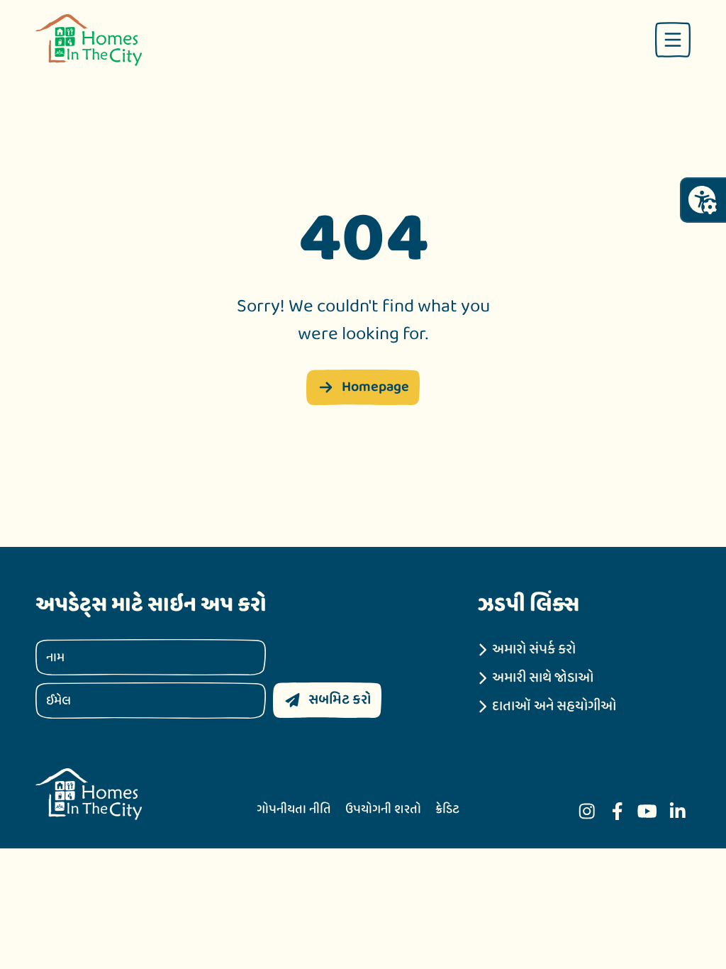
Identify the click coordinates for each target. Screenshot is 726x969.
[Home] (88, 40)
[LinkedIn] (677, 811)
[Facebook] (617, 811)
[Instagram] (587, 811)
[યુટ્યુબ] (647, 811)
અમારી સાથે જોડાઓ (543, 678)
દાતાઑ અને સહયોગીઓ (554, 706)
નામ (55, 657)
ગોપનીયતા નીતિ (294, 809)
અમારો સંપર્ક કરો (534, 649)
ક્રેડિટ (447, 809)
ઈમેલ (58, 700)
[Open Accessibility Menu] (702, 200)
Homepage (375, 387)
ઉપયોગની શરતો (383, 809)
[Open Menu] (673, 39)
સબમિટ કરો (339, 699)
